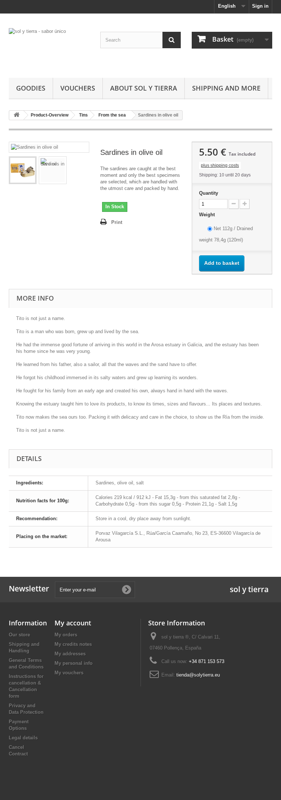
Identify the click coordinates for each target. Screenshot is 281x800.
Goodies (30, 88)
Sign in (260, 6)
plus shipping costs (220, 165)
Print (116, 222)
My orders (66, 634)
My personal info (74, 663)
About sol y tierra (143, 88)
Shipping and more (226, 88)
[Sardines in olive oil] (22, 170)
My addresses (70, 653)
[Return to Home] (16, 115)
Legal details (23, 737)
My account (73, 622)
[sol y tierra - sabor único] (49, 48)
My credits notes (73, 644)
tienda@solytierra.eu (198, 675)
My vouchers (69, 672)
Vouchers (77, 88)
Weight (207, 214)
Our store (19, 634)
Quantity (208, 193)
